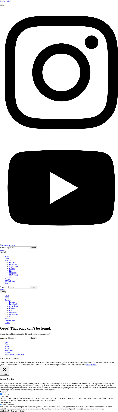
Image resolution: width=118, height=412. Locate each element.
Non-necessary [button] (5, 402)
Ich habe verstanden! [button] (78, 365)
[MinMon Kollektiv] (8, 245)
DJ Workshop (10, 281)
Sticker (7, 346)
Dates (7, 258)
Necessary (6, 394)
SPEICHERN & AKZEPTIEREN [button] (12, 411)
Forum (7, 344)
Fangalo (12, 262)
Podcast (7, 279)
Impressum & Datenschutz (14, 354)
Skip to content (5, 1)
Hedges (12, 269)
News (7, 256)
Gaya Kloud (13, 267)
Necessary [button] (3, 392)
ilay (10, 271)
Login (7, 342)
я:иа (10, 277)
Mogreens (12, 273)
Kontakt (7, 352)
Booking (8, 260)
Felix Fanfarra (14, 264)
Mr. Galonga (13, 275)
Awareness (9, 350)
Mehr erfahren (91, 365)
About (7, 348)
